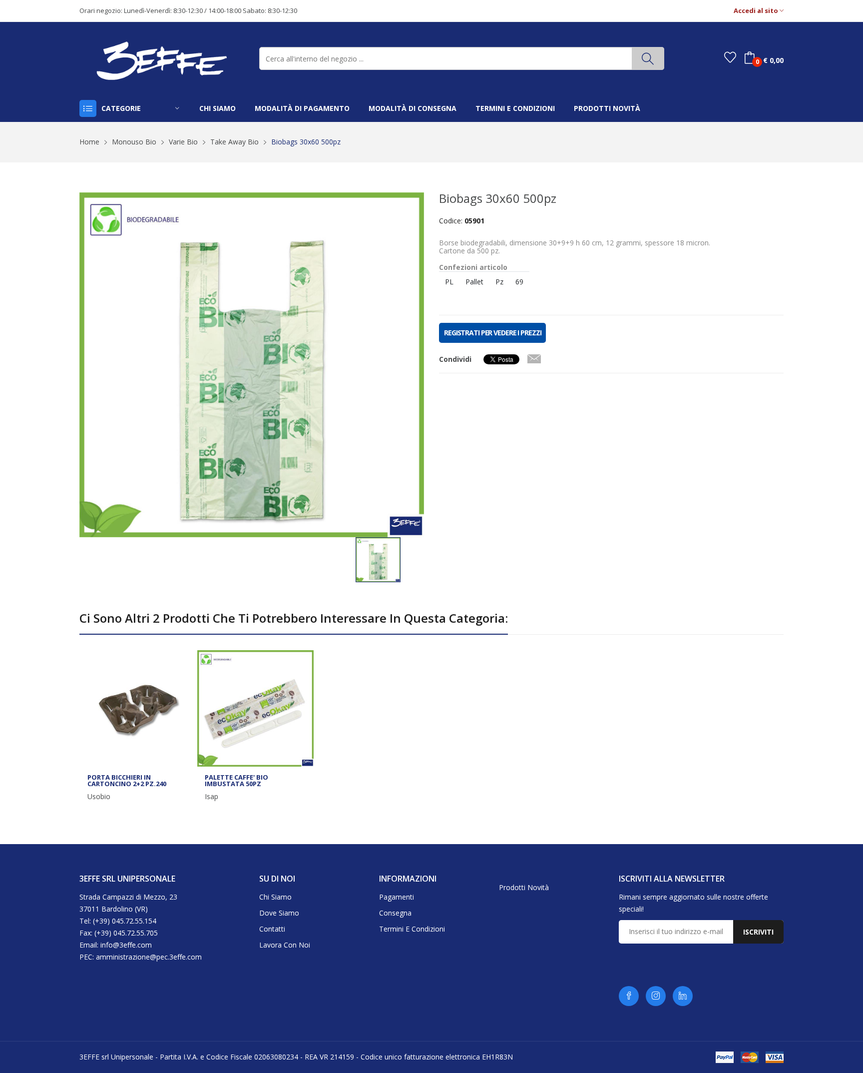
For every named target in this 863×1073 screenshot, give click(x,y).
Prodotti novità (524, 887)
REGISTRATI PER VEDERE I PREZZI (492, 332)
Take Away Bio (234, 141)
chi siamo (217, 108)
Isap (211, 796)
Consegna (395, 913)
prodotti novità (607, 108)
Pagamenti (396, 897)
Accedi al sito (757, 10)
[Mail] (533, 356)
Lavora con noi (284, 945)
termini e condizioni (515, 108)
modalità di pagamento (302, 108)
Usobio (98, 796)
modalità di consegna (412, 108)
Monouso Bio (134, 141)
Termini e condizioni (412, 929)
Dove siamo (279, 913)
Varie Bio (183, 141)
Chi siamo (275, 897)
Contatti (272, 929)
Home (89, 141)
